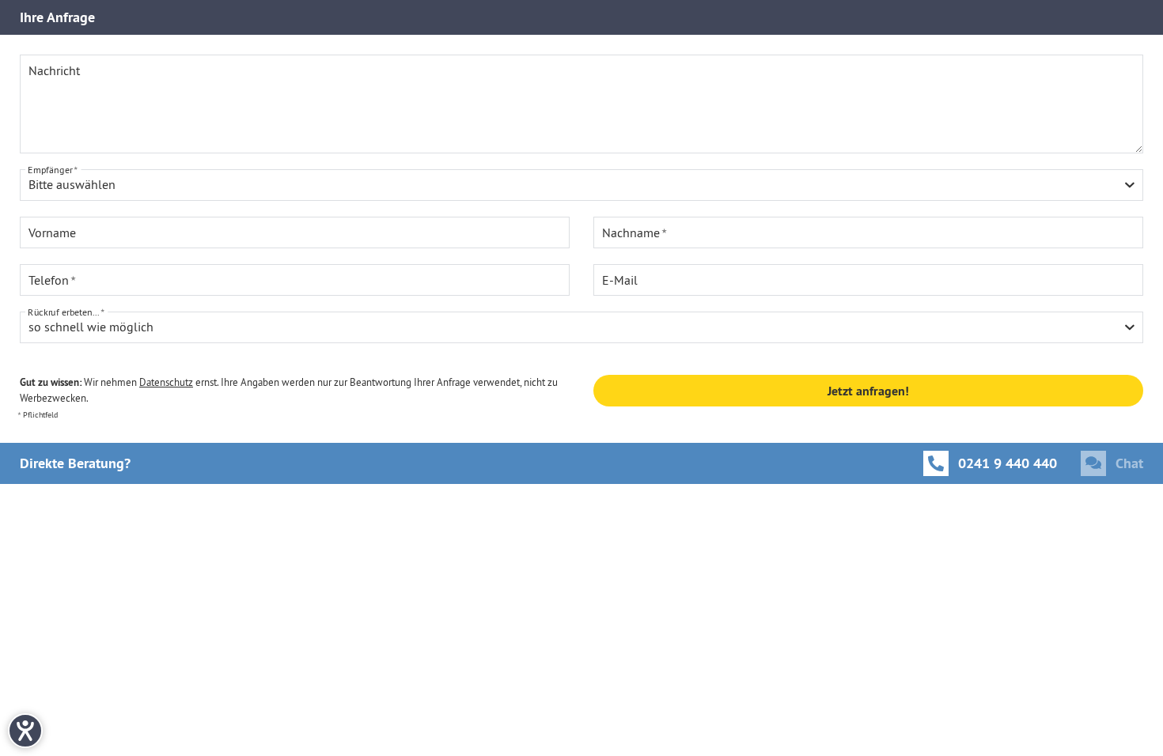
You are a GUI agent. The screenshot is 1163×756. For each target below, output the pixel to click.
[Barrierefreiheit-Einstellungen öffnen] (25, 730)
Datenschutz (166, 382)
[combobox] (581, 185)
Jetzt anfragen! (868, 391)
